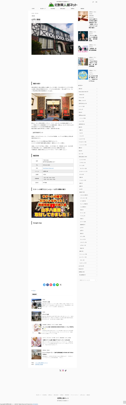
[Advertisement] (53, 67)
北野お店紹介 (62, 8)
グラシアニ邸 (45, 314)
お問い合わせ (82, 394)
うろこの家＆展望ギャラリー (41, 362)
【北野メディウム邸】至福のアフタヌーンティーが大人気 (56, 340)
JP (93, 2)
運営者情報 (67, 394)
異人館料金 (53, 8)
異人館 (34, 290)
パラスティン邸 (46, 302)
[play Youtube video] (53, 206)
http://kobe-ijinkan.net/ (48, 168)
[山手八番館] (54, 284)
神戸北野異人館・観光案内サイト (63, 400)
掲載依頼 (82, 8)
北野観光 (72, 8)
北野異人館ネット (63, 398)
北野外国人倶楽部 (39, 364)
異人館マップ (43, 8)
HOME (33, 8)
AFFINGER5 (35, 404)
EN (96, 2)
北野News (50, 394)
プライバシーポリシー (74, 394)
